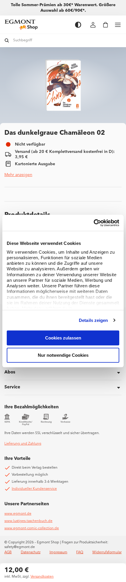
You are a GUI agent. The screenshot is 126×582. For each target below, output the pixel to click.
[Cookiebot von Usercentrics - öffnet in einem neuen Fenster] (93, 223)
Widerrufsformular (107, 552)
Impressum (58, 552)
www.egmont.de (17, 514)
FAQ (79, 552)
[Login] (93, 25)
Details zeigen (93, 320)
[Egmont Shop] (36, 24)
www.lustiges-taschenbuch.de (28, 521)
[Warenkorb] (105, 25)
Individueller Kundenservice (34, 489)
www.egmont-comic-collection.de (31, 528)
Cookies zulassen (63, 337)
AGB (8, 552)
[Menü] (118, 25)
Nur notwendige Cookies (63, 355)
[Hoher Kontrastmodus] (78, 25)
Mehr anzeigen (18, 175)
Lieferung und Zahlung (22, 444)
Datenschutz (30, 552)
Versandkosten (42, 576)
